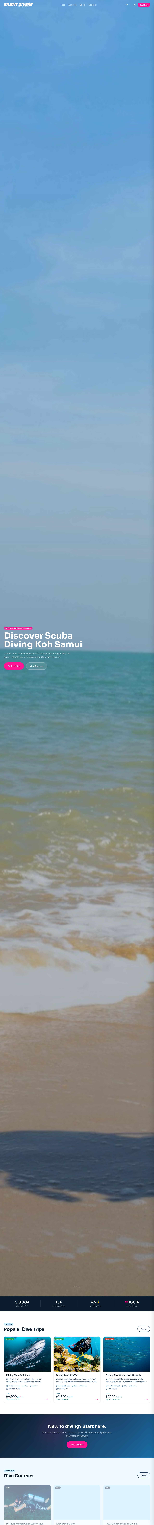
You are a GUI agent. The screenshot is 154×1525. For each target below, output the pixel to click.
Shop (82, 4)
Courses (72, 4)
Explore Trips (14, 666)
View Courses (36, 666)
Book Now (144, 5)
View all (144, 1329)
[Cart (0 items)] (134, 5)
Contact (92, 4)
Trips (62, 4)
